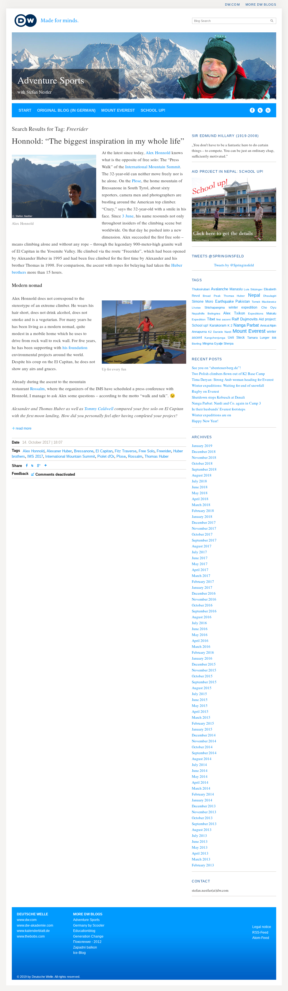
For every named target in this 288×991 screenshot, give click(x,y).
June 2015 (200, 699)
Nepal (254, 295)
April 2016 (200, 640)
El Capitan (104, 451)
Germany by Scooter (88, 925)
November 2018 (204, 457)
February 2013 (203, 865)
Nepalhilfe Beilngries (206, 313)
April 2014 (200, 782)
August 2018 (202, 475)
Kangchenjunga (214, 337)
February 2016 (203, 652)
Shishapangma (214, 307)
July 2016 (199, 622)
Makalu (271, 313)
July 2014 (199, 764)
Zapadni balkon (85, 947)
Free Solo (146, 451)
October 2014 (202, 746)
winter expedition (243, 307)
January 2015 (202, 729)
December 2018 (204, 451)
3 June (128, 216)
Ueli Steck (236, 338)
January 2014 (202, 800)
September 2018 (204, 469)
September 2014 (204, 752)
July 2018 (199, 481)
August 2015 (202, 687)
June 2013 (200, 841)
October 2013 (202, 817)
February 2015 (203, 723)
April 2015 (200, 711)
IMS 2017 (35, 456)
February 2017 (203, 581)
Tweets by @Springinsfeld (234, 265)
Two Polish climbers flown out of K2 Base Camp (228, 373)
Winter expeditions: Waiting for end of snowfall (228, 385)
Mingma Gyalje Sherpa (217, 343)
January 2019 (202, 445)
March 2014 (201, 788)
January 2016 (202, 658)
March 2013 (201, 859)
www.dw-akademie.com (35, 925)
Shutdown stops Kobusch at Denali (218, 397)
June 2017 (200, 557)
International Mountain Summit (152, 166)
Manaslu (236, 289)
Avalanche (219, 289)
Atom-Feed (260, 938)
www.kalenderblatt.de (33, 931)
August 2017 (202, 546)
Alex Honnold (158, 152)
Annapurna (199, 331)
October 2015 (202, 675)
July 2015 (199, 693)
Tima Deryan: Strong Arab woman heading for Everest (233, 379)
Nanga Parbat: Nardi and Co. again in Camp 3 (226, 403)
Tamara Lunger (258, 337)
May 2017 (200, 563)
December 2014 (204, 735)
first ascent (223, 319)
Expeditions (255, 313)
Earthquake (224, 301)
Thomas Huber (156, 456)
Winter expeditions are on (211, 414)
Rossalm (37, 388)
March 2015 (201, 717)
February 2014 (203, 794)
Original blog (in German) (66, 110)
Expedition (199, 319)
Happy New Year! (205, 420)
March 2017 (201, 575)
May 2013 (200, 847)
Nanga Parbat (246, 325)
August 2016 (202, 616)
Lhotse (196, 307)
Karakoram (218, 325)
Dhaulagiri (269, 295)
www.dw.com (27, 920)
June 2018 (200, 486)
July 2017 (199, 551)
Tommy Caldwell (98, 408)
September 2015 (204, 681)
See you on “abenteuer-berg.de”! (216, 367)
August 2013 (202, 829)
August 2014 (202, 758)
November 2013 (204, 811)
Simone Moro (202, 302)
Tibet (211, 319)
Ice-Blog (79, 953)
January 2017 (202, 587)
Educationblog (84, 931)
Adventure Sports (50, 79)
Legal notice (261, 927)
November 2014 (204, 740)
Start (25, 110)
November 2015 (204, 670)
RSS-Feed (260, 932)
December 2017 (204, 522)
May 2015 (200, 705)
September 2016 (204, 611)
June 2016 (200, 628)
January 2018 (202, 516)
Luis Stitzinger (253, 289)
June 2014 (200, 770)
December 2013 (204, 805)
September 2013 (204, 823)
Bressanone (83, 451)
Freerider (164, 451)
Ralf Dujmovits (245, 319)
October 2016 (202, 605)
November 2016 (204, 599)
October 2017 (202, 534)
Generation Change (88, 936)
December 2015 (204, 664)
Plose (136, 180)
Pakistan (242, 301)
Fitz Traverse (125, 451)
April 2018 (200, 498)
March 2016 (201, 646)
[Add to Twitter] (32, 466)
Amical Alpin (268, 325)
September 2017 (204, 540)
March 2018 (201, 504)
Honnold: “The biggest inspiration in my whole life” (98, 140)
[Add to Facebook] (251, 111)
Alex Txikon (234, 313)
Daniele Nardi (222, 331)
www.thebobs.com (31, 936)
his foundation (74, 347)
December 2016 (204, 593)
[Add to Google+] (38, 466)
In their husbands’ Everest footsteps (218, 409)
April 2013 (200, 853)
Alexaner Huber (59, 451)
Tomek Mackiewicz (264, 301)
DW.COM (232, 4)
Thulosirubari (201, 289)
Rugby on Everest (205, 391)
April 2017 (200, 569)
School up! (153, 110)
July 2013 (199, 835)
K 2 (230, 325)
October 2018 (202, 463)
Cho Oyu (268, 307)
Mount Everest (118, 110)
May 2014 (200, 776)
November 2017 (204, 528)
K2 (210, 331)
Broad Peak (211, 295)
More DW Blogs (261, 4)
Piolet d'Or (105, 456)
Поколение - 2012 (87, 942)
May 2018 (200, 492)
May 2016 (200, 634)
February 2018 (203, 510)
